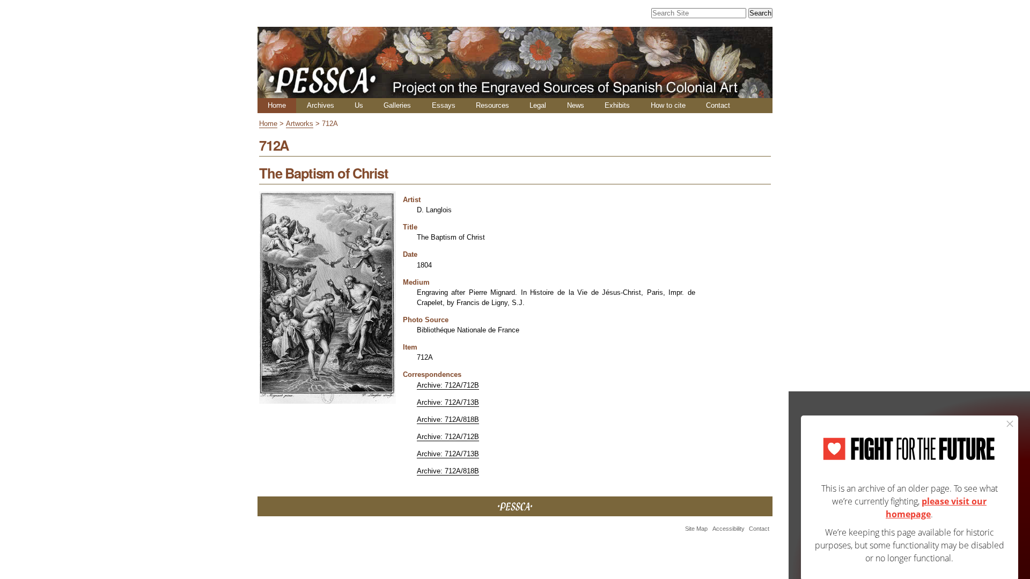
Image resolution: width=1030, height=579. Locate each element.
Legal (537, 105)
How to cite (668, 105)
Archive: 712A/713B (448, 402)
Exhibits (617, 105)
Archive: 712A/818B (448, 419)
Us (359, 105)
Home (277, 105)
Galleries (397, 105)
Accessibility (728, 528)
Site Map (696, 528)
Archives (320, 105)
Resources (492, 105)
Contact (718, 105)
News (575, 105)
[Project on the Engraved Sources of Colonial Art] (515, 93)
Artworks (299, 124)
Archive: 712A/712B (448, 385)
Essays (443, 105)
